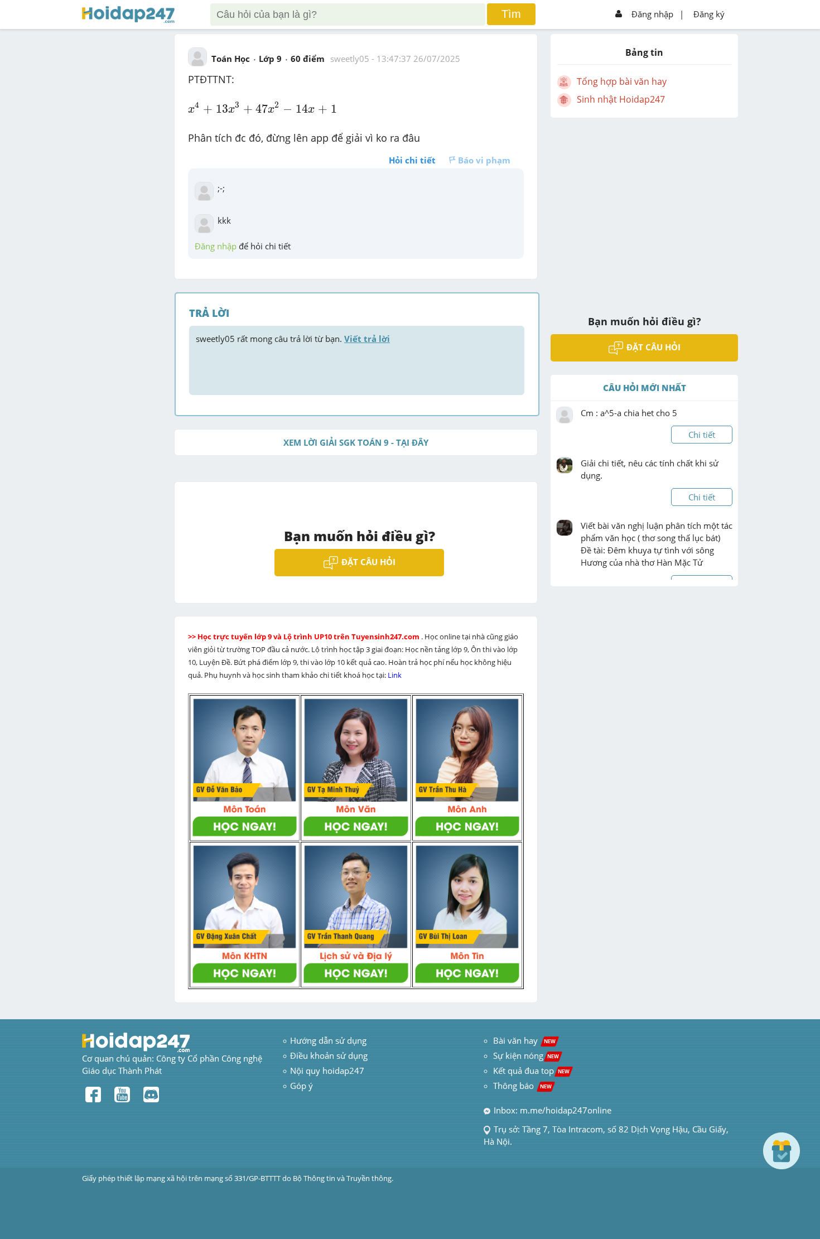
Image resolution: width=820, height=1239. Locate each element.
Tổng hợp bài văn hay (622, 81)
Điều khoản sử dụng (329, 1055)
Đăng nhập (652, 14)
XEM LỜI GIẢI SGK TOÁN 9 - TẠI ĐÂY (355, 442)
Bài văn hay (523, 1040)
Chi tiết (701, 434)
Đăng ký (709, 14)
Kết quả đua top (531, 1070)
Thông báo (522, 1085)
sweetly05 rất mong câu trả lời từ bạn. (293, 338)
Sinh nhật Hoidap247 (621, 99)
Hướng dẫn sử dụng (328, 1040)
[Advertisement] (644, 209)
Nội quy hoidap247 (327, 1070)
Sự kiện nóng (526, 1055)
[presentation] (262, 107)
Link (395, 675)
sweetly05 (349, 58)
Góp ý (301, 1085)
